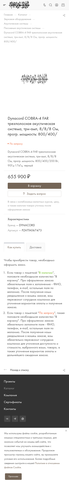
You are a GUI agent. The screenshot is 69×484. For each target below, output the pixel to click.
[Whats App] (23, 419)
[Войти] (56, 5)
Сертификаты (13, 402)
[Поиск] (50, 5)
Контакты (10, 409)
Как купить (14, 247)
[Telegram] (15, 419)
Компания (10, 395)
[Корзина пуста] (63, 5)
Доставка (35, 247)
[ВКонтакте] (7, 419)
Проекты (9, 381)
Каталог (9, 388)
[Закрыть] (66, 431)
